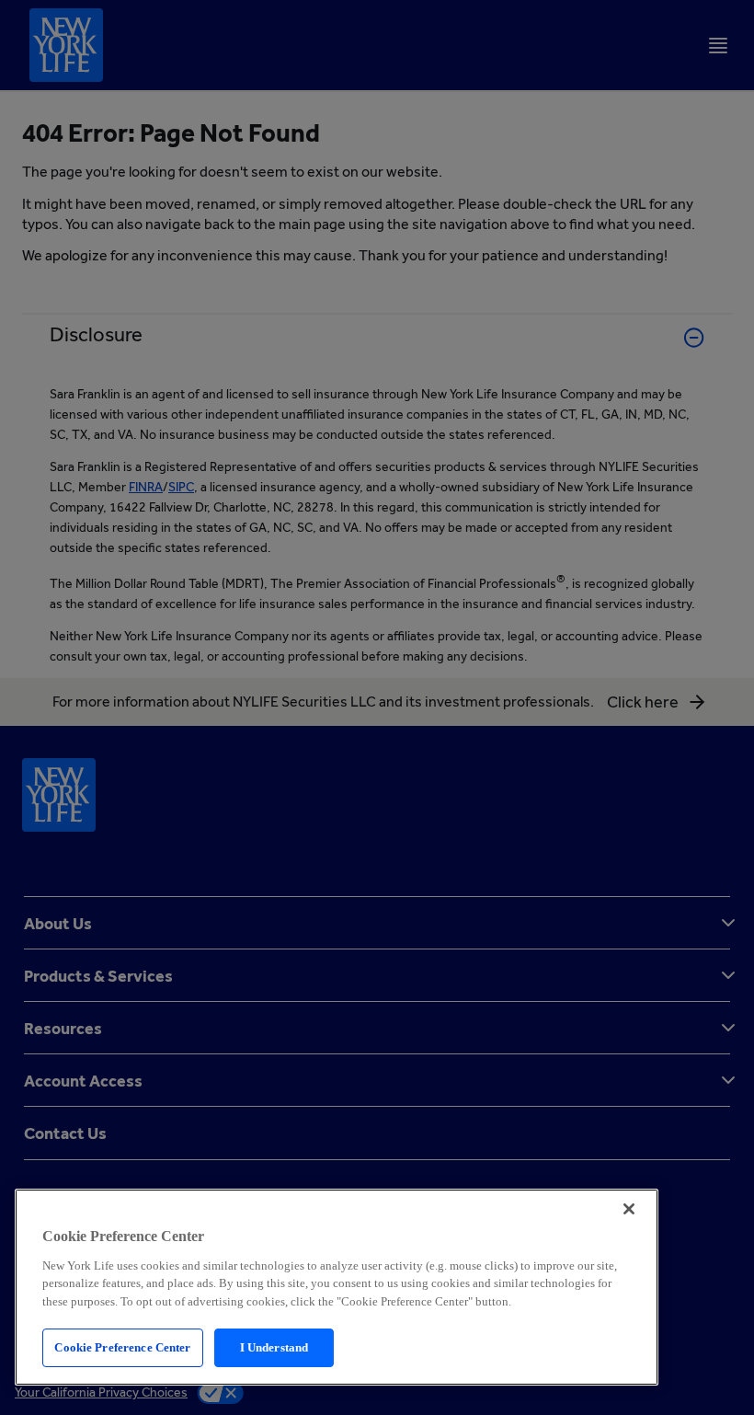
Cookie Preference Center (122, 1347)
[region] (336, 1287)
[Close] (629, 1209)
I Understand (274, 1347)
